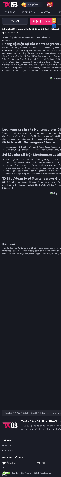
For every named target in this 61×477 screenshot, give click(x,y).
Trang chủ (8, 413)
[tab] (15, 21)
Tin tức (17, 413)
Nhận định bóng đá (30, 413)
